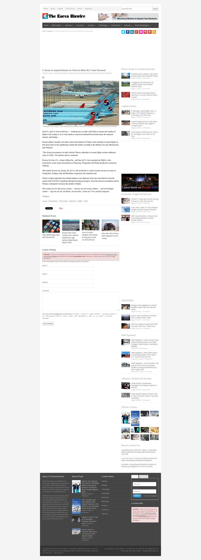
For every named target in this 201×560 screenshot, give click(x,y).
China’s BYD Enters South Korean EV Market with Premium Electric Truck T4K (138, 452)
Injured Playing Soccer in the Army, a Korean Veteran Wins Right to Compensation (144, 123)
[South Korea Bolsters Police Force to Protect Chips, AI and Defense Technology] (154, 437)
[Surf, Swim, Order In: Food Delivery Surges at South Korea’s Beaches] (125, 209)
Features (127, 25)
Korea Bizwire (64, 73)
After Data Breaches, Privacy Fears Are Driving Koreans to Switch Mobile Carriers (144, 218)
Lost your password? (150, 496)
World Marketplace (142, 25)
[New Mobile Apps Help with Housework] (51, 226)
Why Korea (88, 9)
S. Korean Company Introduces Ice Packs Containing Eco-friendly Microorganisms (139, 459)
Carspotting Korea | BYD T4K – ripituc (133, 450)
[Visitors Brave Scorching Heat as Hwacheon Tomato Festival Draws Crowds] (125, 94)
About (53, 9)
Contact (60, 9)
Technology (102, 25)
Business (68, 25)
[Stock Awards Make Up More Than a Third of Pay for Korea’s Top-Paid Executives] (125, 395)
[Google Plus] (136, 32)
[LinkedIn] (132, 32)
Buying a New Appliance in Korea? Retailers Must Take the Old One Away (144, 307)
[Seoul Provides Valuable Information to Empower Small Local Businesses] (90, 225)
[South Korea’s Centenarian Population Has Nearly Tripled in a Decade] (125, 385)
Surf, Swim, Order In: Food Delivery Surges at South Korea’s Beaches (144, 208)
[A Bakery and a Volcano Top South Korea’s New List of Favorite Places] (125, 76)
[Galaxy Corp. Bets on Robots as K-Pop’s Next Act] (145, 430)
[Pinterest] (150, 32)
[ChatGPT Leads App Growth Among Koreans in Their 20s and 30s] (125, 201)
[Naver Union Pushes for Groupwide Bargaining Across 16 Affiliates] (145, 437)
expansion (72, 201)
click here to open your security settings (144, 514)
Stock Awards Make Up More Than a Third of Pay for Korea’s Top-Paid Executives (144, 396)
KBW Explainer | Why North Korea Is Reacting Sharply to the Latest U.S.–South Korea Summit (144, 355)
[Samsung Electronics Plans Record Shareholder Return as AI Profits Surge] (135, 430)
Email (44, 274)
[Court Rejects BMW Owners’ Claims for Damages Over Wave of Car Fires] (125, 133)
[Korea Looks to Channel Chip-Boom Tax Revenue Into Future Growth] (154, 413)
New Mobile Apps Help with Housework (50, 236)
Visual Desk (115, 25)
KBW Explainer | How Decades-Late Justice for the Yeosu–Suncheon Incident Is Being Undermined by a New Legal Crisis (145, 366)
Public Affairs (56, 25)
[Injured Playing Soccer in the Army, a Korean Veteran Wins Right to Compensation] (125, 122)
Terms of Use (70, 9)
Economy (79, 25)
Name (44, 266)
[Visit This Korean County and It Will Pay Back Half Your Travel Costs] (125, 326)
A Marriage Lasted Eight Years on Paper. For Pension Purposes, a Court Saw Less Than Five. (143, 113)
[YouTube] (145, 32)
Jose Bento (125, 464)
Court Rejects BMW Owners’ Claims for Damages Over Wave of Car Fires (144, 134)
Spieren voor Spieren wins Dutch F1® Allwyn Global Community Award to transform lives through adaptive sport (90, 486)
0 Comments (146, 78)
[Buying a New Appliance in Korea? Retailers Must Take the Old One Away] (125, 306)
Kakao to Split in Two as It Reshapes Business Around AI (90, 519)
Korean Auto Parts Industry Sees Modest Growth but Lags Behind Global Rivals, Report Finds (70, 238)
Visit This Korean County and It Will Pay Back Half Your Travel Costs (144, 325)
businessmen (53, 201)
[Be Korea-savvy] (64, 16)
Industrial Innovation (84, 73)
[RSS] (154, 32)
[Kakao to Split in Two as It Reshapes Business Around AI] (145, 413)
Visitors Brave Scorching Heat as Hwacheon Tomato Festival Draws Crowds (144, 95)
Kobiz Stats (105, 501)
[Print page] (80, 77)
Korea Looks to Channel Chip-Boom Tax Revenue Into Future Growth (89, 532)
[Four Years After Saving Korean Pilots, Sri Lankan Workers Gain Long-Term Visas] (125, 430)
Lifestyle (91, 25)
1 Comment (148, 371)
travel (86, 201)
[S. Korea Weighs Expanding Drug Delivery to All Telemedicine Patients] (125, 436)
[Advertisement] (80, 50)
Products (105, 505)
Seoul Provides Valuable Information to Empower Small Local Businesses (90, 236)
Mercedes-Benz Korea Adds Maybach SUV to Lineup (110, 235)
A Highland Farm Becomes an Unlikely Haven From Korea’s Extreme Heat (142, 84)
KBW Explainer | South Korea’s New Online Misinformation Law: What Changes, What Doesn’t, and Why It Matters (144, 343)
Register (143, 476)
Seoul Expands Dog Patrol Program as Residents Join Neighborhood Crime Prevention (138, 465)
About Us (105, 514)
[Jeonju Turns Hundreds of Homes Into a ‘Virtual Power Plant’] (125, 317)
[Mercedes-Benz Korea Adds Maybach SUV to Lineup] (110, 225)
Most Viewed (96, 73)
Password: (136, 488)
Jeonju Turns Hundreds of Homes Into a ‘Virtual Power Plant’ (143, 317)
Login (135, 476)
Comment (45, 291)
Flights (80, 201)
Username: (136, 481)
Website (45, 282)
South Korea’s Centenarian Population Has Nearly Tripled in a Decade (144, 385)
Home (46, 9)
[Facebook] (128, 32)
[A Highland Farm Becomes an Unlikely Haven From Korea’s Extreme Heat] (125, 83)
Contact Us (105, 510)
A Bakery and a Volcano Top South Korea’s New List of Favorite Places (144, 75)
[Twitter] (123, 32)
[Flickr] (141, 32)
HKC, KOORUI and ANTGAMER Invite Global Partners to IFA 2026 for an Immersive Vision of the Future (90, 504)
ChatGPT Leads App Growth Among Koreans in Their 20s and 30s (144, 200)
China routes (63, 201)
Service (79, 9)
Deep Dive (105, 497)
